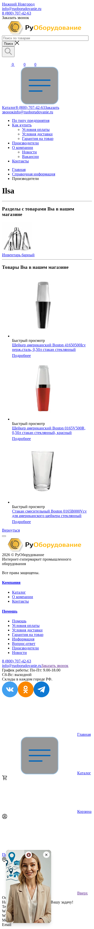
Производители (25, 143)
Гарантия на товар (37, 138)
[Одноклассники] (26, 696)
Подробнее (21, 355)
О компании (22, 147)
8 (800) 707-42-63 (16, 13)
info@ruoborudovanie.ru (21, 9)
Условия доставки (37, 134)
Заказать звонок (54, 665)
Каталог (19, 592)
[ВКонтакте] (10, 696)
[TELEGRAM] (41, 696)
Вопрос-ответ (23, 643)
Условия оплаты (36, 129)
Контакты (20, 161)
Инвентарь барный (18, 255)
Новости (29, 152)
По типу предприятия (30, 120)
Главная (84, 734)
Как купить (22, 125)
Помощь (9, 611)
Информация (23, 639)
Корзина (84, 811)
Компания (11, 582)
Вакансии (30, 156)
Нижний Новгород (18, 4)
